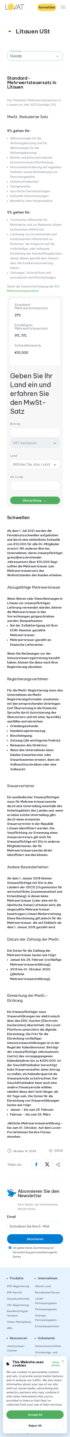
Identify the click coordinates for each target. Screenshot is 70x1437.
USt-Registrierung (18, 1305)
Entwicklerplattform (47, 1326)
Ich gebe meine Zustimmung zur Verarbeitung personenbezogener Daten (35, 1252)
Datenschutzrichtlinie (48, 1346)
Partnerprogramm (46, 1309)
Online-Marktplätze (19, 1321)
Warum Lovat (43, 1286)
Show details (55, 1364)
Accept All (35, 1414)
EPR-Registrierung (18, 1286)
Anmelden (46, 7)
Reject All (35, 1425)
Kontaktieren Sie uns (47, 1292)
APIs (9, 1328)
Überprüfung (35, 500)
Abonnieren (35, 1239)
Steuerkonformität (18, 1298)
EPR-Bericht (14, 1292)
